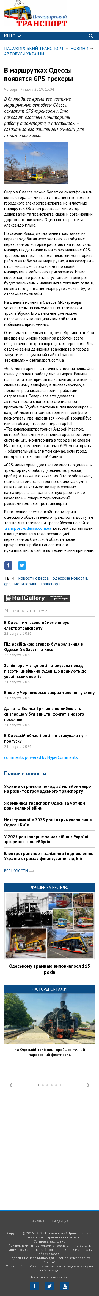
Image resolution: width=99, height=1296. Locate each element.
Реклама (38, 1221)
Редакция (60, 1221)
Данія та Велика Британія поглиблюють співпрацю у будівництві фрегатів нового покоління (44, 714)
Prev (11, 1085)
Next (88, 1085)
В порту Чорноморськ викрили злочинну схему (49, 692)
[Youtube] (65, 1286)
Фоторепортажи (49, 989)
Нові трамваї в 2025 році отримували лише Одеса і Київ (48, 822)
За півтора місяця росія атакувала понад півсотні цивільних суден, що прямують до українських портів (45, 671)
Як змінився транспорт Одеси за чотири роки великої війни (44, 805)
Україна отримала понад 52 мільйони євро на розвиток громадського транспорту (47, 788)
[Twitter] (49, 1286)
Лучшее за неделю (49, 887)
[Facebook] (34, 1286)
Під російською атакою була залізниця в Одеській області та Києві (43, 646)
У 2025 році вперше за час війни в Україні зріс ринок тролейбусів (46, 839)
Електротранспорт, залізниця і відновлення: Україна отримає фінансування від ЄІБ (48, 856)
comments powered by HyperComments (41, 757)
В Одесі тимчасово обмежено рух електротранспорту (36, 625)
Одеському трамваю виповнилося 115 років (49, 969)
